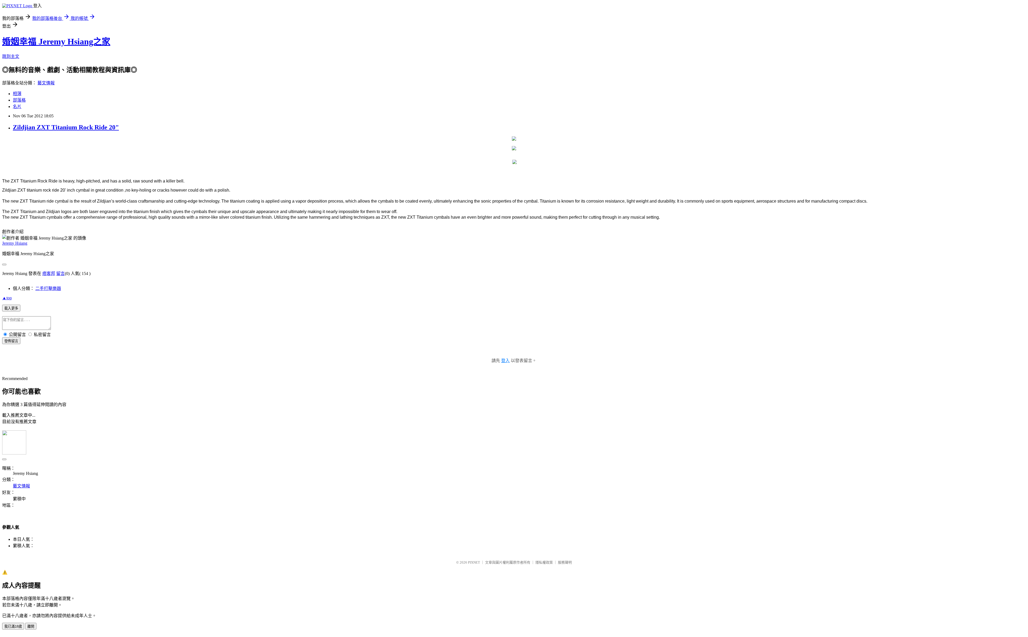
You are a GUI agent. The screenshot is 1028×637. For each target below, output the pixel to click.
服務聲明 (565, 562)
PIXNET (474, 562)
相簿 (17, 93)
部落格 (19, 100)
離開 (30, 626)
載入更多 (11, 308)
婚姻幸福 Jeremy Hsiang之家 (56, 41)
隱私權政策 (544, 562)
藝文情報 (46, 83)
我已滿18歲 (13, 626)
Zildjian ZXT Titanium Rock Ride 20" (66, 127)
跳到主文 (10, 56)
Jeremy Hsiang (14, 243)
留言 (60, 273)
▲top (7, 298)
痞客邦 (48, 273)
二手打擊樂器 (48, 288)
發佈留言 (11, 341)
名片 (17, 106)
